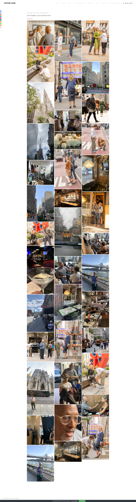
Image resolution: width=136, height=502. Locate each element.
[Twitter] (0, 13)
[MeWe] (0, 20)
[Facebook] (0, 11)
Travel (37, 12)
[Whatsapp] (0, 23)
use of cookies (74, 500)
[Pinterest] (0, 18)
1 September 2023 (44, 12)
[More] (0, 25)
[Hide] (0, 27)
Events (34, 12)
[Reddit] (0, 14)
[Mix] (0, 21)
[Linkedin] (0, 16)
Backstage (29, 12)
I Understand (82, 500)
